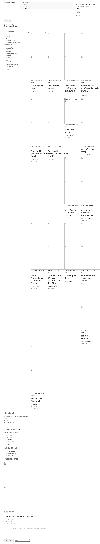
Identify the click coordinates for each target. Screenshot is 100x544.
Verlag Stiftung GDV (12, 64)
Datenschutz (10, 443)
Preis (8, 70)
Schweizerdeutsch (11, 53)
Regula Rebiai (36, 404)
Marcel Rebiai (36, 91)
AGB (8, 445)
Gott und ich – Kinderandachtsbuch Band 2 (41, 153)
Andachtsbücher (10, 40)
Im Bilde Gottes (85, 337)
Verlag (8, 61)
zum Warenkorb (11, 453)
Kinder (8, 36)
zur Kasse (10, 455)
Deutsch (8, 51)
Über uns (9, 437)
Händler (9, 439)
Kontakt (9, 435)
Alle (9, 24)
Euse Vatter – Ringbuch (37, 399)
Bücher (8, 38)
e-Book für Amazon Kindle (13, 42)
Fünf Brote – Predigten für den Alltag (71, 88)
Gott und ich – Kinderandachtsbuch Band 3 (58, 153)
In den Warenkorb (35, 80)
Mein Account (11, 451)
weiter (36, 408)
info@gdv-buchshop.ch (13, 429)
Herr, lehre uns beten (69, 130)
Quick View (92, 146)
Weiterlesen (84, 146)
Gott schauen (88, 275)
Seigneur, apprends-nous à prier (87, 213)
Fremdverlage (10, 66)
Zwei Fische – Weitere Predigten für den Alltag (54, 279)
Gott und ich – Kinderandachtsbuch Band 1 (20, 516)
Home (6, 24)
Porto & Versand (11, 441)
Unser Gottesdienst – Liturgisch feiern (37, 279)
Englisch (8, 55)
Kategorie (10, 31)
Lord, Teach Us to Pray (70, 211)
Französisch (9, 57)
